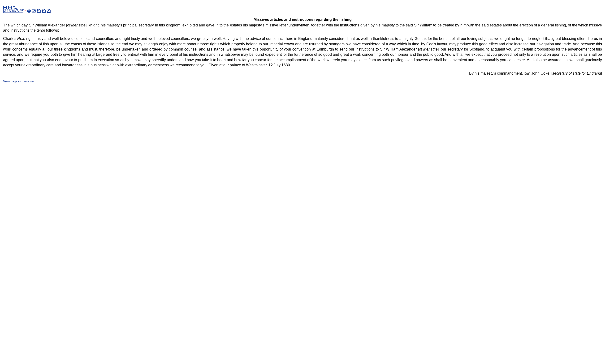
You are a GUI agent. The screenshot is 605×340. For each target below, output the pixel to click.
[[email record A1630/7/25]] (34, 11)
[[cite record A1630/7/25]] (39, 11)
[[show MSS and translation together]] (15, 7)
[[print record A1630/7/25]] (29, 11)
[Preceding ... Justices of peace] (44, 11)
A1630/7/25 (13, 11)
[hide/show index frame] (5, 7)
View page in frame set (19, 81)
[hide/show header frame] (10, 7)
